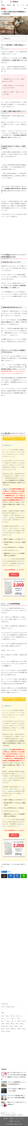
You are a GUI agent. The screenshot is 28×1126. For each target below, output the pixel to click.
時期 (8, 1023)
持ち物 (24, 1021)
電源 (4, 1031)
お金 (8, 1016)
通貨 (24, 1028)
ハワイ (22, 5)
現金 (10, 871)
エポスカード (7, 445)
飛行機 (8, 1031)
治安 (18, 1023)
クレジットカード (6, 1018)
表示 (9, 38)
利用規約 (11, 1118)
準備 (12, 1026)
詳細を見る (14, 574)
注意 (22, 1023)
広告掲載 (11, 1121)
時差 (4, 1023)
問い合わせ (17, 1121)
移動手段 (14, 1028)
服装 (13, 1023)
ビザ (9, 1021)
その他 (13, 1016)
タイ (18, 5)
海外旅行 (3, 5)
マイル (14, 1021)
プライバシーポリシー (20, 1118)
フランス (3, 8)
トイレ (4, 1021)
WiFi (4, 1016)
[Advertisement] (14, 234)
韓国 (14, 5)
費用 (20, 1028)
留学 (4, 1028)
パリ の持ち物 (15, 864)
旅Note (11, 1124)
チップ (20, 1018)
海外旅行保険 (5, 1026)
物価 (17, 1026)
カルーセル (20, 1016)
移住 (8, 1028)
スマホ (14, 1018)
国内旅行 (9, 5)
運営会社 (6, 1118)
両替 (20, 1021)
